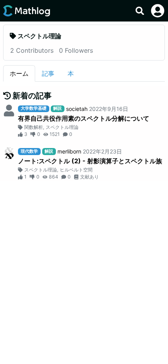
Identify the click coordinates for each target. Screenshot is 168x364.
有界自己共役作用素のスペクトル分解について (83, 118)
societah (77, 108)
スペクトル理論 (62, 127)
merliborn (69, 151)
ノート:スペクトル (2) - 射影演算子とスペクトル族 (90, 161)
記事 (48, 73)
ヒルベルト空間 (76, 170)
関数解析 (33, 127)
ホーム (19, 73)
